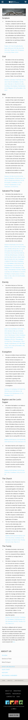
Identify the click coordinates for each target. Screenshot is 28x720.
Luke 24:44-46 (14, 48)
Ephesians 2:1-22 (15, 184)
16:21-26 (17, 246)
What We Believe (8, 666)
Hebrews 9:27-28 (16, 343)
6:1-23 (17, 257)
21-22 (9, 184)
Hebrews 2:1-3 (18, 271)
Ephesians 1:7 (11, 265)
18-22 (17, 176)
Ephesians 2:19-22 (10, 540)
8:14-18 (6, 182)
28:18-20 (7, 391)
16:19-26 (7, 333)
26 (22, 84)
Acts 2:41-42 (17, 439)
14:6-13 (12, 82)
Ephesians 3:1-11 (18, 393)
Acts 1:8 (19, 391)
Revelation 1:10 (21, 88)
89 (17, 46)
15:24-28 (9, 337)
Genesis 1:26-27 (9, 617)
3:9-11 (16, 186)
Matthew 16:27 (16, 328)
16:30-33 (7, 441)
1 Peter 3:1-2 (10, 623)
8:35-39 (23, 439)
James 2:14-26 (19, 273)
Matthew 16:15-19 (10, 535)
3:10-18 (8, 180)
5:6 (13, 180)
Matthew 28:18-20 (9, 439)
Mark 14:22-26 (18, 470)
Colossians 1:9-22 (19, 267)
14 (14, 273)
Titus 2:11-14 (10, 271)
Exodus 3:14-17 (16, 244)
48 (21, 331)
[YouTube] (16, 702)
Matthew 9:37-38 (17, 389)
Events (8, 693)
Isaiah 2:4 (7, 328)
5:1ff (10, 341)
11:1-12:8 (11, 273)
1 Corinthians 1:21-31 (15, 182)
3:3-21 (6, 251)
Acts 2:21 (10, 253)
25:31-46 (7, 331)
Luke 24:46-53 (13, 391)
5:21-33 (17, 540)
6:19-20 (11, 261)
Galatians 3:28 (12, 619)
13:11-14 (14, 259)
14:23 (11, 537)
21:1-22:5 (9, 278)
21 (20, 472)
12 (14, 180)
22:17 (6, 90)
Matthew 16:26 (14, 178)
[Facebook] (7, 702)
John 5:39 (21, 48)
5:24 (11, 251)
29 (9, 182)
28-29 (16, 251)
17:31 (8, 335)
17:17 (6, 253)
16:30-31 (21, 253)
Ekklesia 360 (14, 709)
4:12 (9, 52)
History (5, 672)
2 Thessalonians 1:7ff (17, 341)
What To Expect (6, 662)
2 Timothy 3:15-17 (14, 50)
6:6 (18, 180)
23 (11, 180)
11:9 (11, 328)
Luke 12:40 (18, 331)
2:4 (23, 255)
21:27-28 (12, 333)
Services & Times (7, 658)
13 (11, 259)
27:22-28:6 (22, 246)
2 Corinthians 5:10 (19, 337)
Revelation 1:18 (20, 345)
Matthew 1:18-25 (19, 82)
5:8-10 (13, 257)
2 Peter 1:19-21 (14, 52)
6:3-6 (8, 537)
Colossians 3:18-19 (12, 621)
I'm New (4, 655)
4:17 (13, 246)
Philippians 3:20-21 (9, 339)
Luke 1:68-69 (8, 248)
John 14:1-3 (18, 333)
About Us (10, 680)
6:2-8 (22, 244)
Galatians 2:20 (12, 263)
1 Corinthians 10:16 (14, 472)
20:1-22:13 (10, 347)
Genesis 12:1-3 (8, 389)
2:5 (14, 176)
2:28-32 (14, 248)
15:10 (14, 261)
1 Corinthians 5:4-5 (18, 537)
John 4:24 (7, 82)
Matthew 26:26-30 (9, 470)
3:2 (15, 345)
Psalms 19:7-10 (9, 46)
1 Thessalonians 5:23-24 (14, 269)
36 (8, 251)
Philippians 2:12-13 (9, 267)
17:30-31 (7, 255)
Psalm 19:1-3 (21, 79)
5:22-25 (21, 263)
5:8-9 (23, 271)
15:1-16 (20, 251)
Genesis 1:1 (8, 79)
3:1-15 (10, 542)
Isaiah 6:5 (7, 178)
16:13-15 (7, 50)
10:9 (14, 251)
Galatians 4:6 (16, 86)
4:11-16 (21, 265)
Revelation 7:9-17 (9, 395)
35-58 (12, 337)
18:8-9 (22, 328)
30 (7, 261)
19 (16, 180)
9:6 (22, 176)
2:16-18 (16, 617)
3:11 (6, 347)
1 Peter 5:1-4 (16, 542)
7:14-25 (22, 180)
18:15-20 (17, 535)
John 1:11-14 (19, 248)
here (14, 642)
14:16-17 (19, 84)
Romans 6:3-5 (13, 441)
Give (18, 696)
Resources (16, 693)
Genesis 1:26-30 (9, 176)
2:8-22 (16, 265)
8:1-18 (21, 257)
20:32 (11, 255)
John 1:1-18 (13, 84)
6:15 (6, 265)
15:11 (17, 253)
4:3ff (10, 257)
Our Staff (6, 669)
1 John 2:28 (11, 345)
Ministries (17, 691)
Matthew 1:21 (8, 246)
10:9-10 (8, 259)
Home (3, 680)
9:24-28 (6, 273)
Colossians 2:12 (21, 441)
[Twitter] (12, 702)
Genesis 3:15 (8, 244)
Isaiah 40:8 (7, 48)
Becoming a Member (9, 675)
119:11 (14, 46)
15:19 (6, 184)
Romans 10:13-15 (9, 393)
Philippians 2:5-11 (12, 88)
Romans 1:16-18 (17, 255)
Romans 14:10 (14, 335)
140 (21, 46)
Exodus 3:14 (14, 79)
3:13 (18, 263)
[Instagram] (21, 702)
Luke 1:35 (7, 84)
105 (19, 46)
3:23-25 (6, 257)
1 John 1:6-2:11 (15, 276)
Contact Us (10, 696)
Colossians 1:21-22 (9, 186)
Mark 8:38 (12, 331)
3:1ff (6, 269)
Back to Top (14, 715)
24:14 (23, 389)
